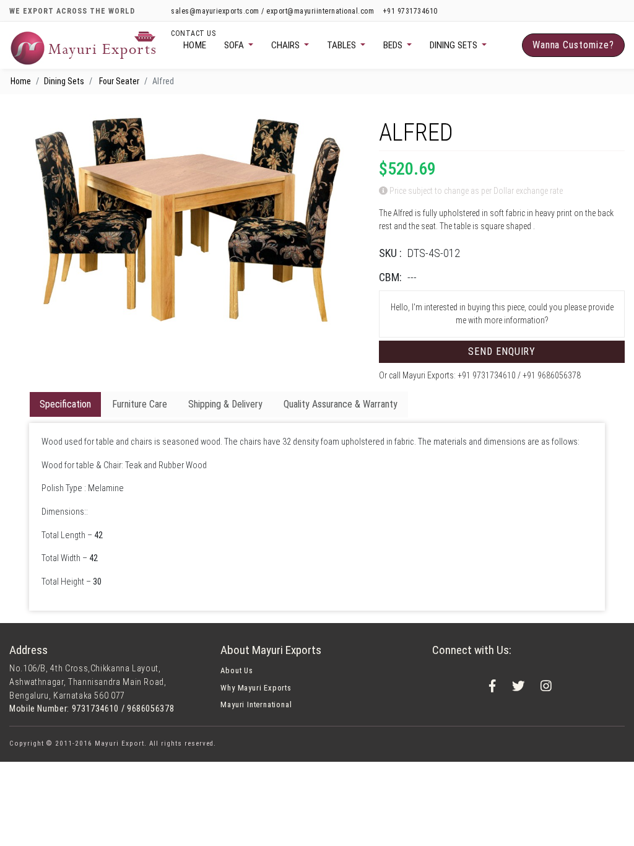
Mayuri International (256, 704)
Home (194, 45)
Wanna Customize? (573, 45)
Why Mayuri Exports (255, 687)
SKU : (390, 252)
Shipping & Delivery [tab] (225, 404)
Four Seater (119, 81)
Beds (393, 45)
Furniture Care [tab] (139, 404)
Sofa (235, 45)
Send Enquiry (502, 351)
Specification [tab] (65, 404)
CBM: (390, 277)
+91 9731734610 (410, 11)
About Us (236, 670)
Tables (342, 45)
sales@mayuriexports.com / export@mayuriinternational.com (273, 11)
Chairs (286, 45)
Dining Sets (454, 45)
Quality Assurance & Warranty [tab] (340, 404)
